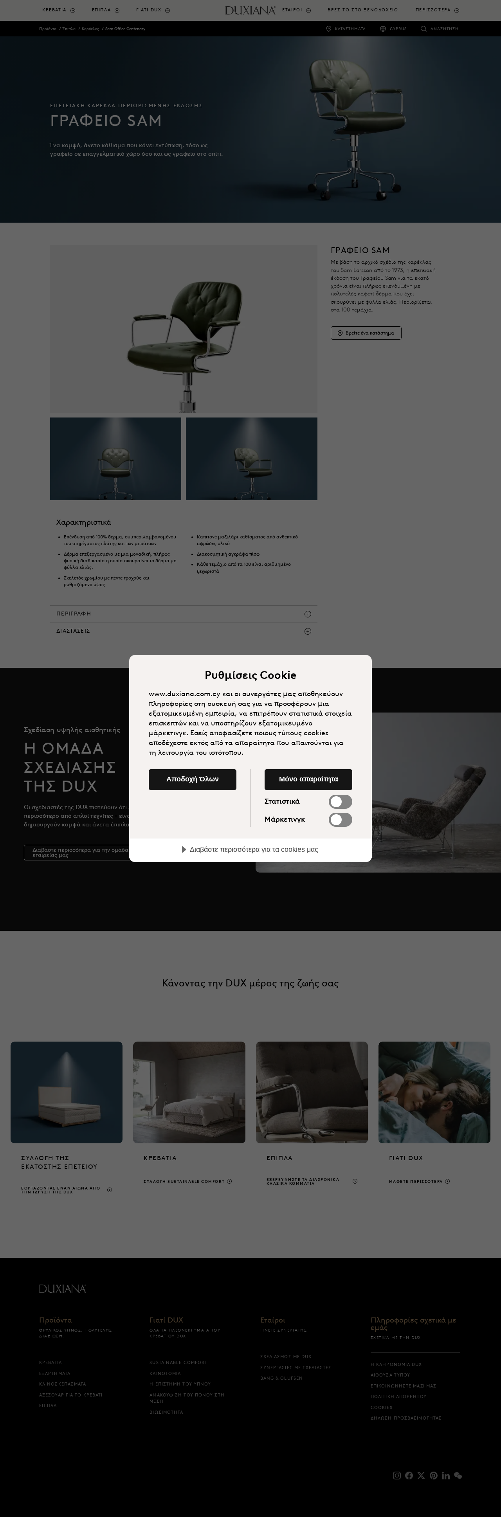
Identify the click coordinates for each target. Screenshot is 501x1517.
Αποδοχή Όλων (192, 779)
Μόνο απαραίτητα (308, 779)
